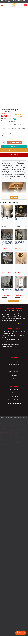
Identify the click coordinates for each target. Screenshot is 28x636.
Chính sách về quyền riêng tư (14, 403)
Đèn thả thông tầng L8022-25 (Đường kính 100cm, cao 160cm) (7, 218)
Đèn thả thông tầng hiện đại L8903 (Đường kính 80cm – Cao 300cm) (7, 266)
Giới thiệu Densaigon (14, 361)
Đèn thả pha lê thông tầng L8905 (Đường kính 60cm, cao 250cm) (7, 289)
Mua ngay (14, 146)
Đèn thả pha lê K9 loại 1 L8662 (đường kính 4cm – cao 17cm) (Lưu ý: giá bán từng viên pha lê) (7, 243)
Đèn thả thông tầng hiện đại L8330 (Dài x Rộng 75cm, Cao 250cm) (20, 218)
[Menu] (2, 5)
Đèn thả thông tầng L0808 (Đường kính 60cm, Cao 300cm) (20, 242)
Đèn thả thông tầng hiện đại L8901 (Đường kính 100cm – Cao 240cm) (20, 266)
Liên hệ (14, 378)
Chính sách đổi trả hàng (14, 399)
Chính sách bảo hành (14, 396)
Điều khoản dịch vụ (14, 364)
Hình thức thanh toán (14, 371)
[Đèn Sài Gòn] (14, 5)
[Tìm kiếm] (22, 5)
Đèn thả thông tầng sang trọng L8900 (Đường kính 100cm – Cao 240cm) (19, 289)
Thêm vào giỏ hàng (15, 142)
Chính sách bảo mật (14, 389)
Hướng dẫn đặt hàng (14, 368)
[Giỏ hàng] (25, 5)
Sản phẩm (14, 375)
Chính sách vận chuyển (14, 392)
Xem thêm (14, 197)
